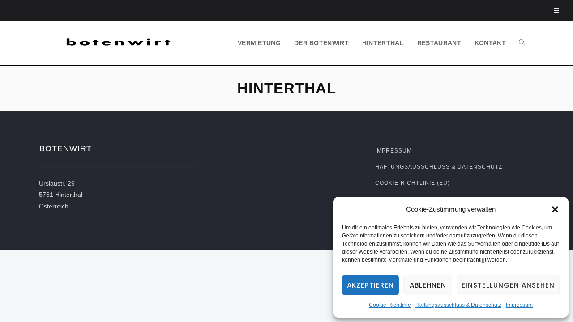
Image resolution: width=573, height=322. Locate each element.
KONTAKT (490, 43)
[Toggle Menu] (557, 10)
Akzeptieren (370, 285)
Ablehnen (428, 285)
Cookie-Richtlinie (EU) (412, 183)
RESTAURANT (439, 43)
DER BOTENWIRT (321, 43)
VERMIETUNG (259, 43)
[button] (555, 209)
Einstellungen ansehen (508, 285)
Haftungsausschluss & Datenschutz (458, 305)
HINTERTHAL (383, 43)
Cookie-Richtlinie (390, 305)
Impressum (519, 305)
